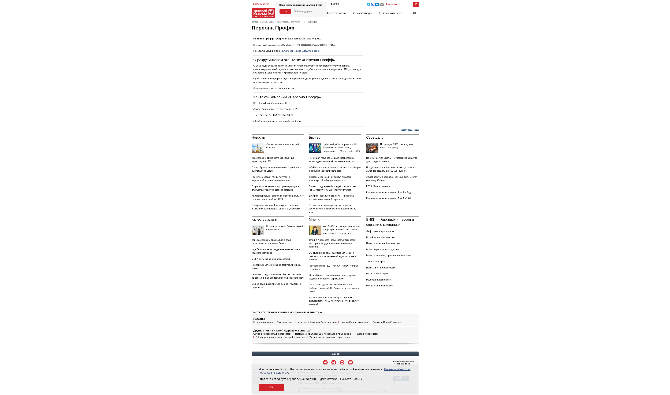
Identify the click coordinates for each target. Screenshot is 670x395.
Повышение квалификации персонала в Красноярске (323, 334)
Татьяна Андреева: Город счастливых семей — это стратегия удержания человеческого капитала (334, 243)
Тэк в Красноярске (376, 261)
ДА (285, 11)
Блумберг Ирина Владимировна (300, 50)
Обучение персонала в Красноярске (272, 334)
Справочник (274, 22)
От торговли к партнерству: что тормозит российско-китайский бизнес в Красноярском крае (332, 208)
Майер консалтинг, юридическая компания (388, 255)
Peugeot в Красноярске (378, 279)
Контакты (391, 4)
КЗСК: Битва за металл (378, 186)
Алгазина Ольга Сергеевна (387, 322)
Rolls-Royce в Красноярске (380, 237)
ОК (271, 387)
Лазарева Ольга (285, 322)
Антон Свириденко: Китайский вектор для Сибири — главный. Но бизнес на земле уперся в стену (335, 288)
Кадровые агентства (291, 22)
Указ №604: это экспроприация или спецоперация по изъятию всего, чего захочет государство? (341, 229)
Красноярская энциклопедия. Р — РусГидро (389, 192)
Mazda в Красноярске (377, 273)
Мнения (315, 219)
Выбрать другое (303, 11)
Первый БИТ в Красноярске (381, 267)
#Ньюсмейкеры (362, 13)
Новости (258, 137)
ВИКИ (412, 13)
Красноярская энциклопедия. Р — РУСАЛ (388, 198)
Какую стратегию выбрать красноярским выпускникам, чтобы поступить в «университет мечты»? (334, 301)
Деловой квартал (259, 22)
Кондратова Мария (263, 322)
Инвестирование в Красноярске (383, 243)
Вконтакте (377, 4)
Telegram (368, 4)
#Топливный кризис (390, 13)
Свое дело (374, 137)
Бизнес (314, 137)
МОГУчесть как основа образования (271, 259)
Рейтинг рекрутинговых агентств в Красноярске (280, 337)
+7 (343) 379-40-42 (401, 364)
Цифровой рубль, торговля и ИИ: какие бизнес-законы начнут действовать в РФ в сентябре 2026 (341, 147)
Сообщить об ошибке (409, 129)
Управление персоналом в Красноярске (330, 337)
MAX (372, 4)
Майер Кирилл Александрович (382, 249)
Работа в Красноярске (366, 334)
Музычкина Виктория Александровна (317, 322)
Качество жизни (336, 13)
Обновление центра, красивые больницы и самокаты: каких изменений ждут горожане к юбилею (332, 256)
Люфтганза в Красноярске (380, 231)
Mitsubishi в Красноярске (379, 285)
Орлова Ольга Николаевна (355, 322)
